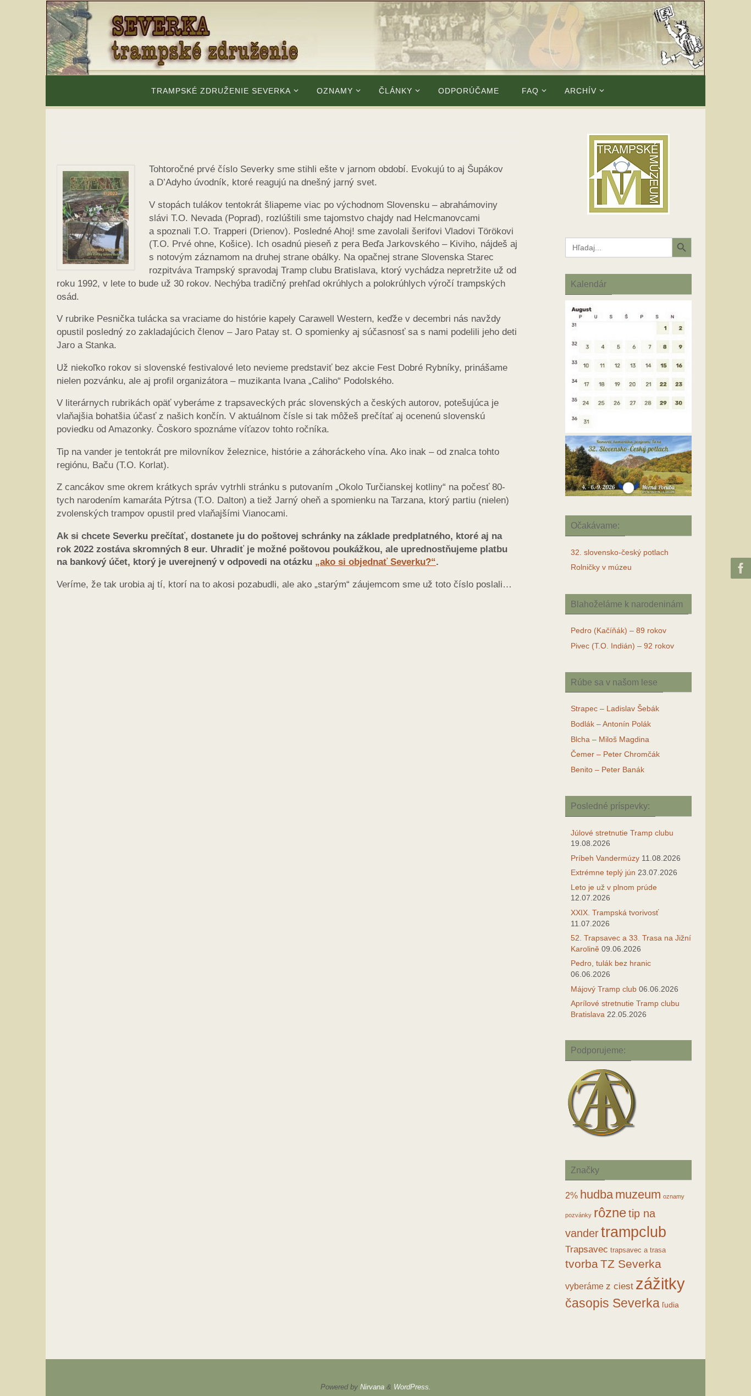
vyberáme (584, 1286)
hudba (596, 1194)
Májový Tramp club (604, 989)
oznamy (673, 1196)
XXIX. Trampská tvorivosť (615, 912)
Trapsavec (586, 1249)
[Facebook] (739, 568)
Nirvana (372, 1387)
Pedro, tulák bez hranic (611, 963)
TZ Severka (630, 1263)
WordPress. (412, 1387)
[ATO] (602, 1138)
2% (571, 1195)
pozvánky (578, 1215)
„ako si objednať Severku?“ (375, 562)
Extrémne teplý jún (603, 872)
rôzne (610, 1212)
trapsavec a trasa (638, 1250)
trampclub (633, 1231)
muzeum (638, 1194)
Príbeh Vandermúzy (605, 858)
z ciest (619, 1286)
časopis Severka (612, 1303)
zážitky (660, 1283)
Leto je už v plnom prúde (614, 887)
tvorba (581, 1263)
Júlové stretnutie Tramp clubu (622, 832)
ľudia (670, 1305)
